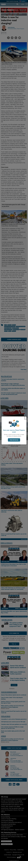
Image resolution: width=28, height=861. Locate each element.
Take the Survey (14, 440)
